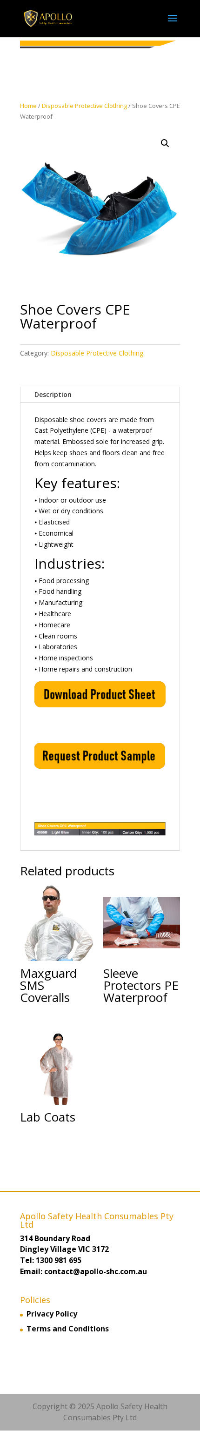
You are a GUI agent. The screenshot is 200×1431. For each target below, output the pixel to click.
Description (53, 394)
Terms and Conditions (68, 1329)
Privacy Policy (52, 1314)
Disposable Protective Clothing (84, 105)
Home (28, 105)
